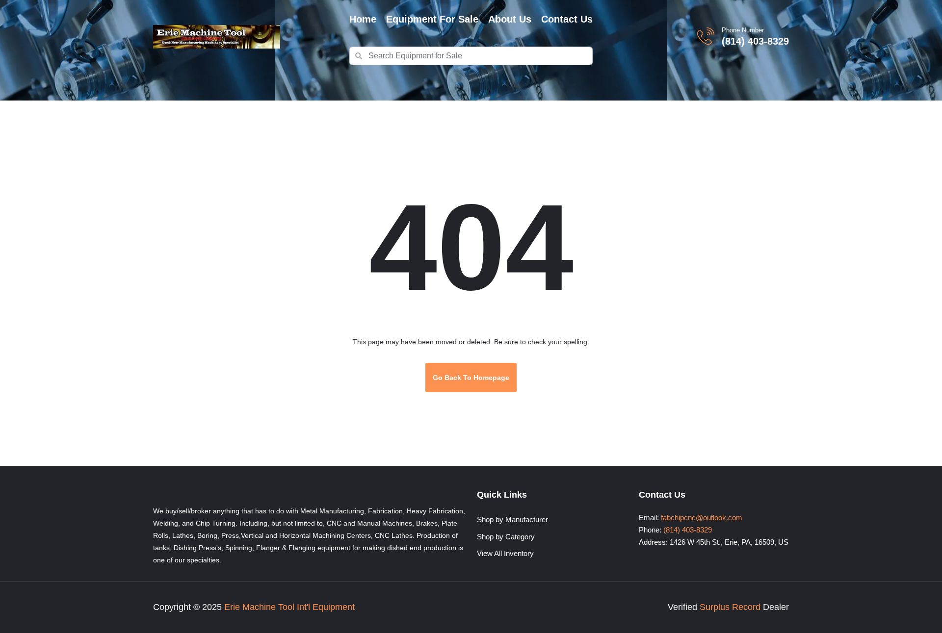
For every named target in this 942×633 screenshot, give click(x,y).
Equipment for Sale (432, 19)
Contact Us (567, 19)
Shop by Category (506, 536)
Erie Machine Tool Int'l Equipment (289, 607)
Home (362, 19)
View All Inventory (505, 553)
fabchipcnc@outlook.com (701, 517)
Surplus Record (730, 607)
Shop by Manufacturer (512, 519)
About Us (509, 19)
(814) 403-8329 (755, 41)
